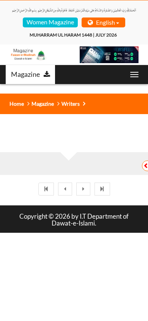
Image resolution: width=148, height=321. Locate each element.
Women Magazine (50, 21)
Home (16, 103)
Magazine (25, 74)
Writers (70, 103)
